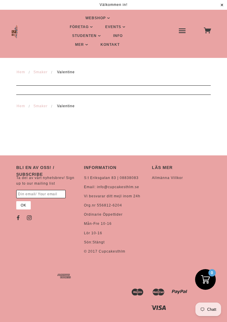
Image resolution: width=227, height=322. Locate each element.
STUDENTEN (85, 36)
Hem (21, 72)
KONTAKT (110, 45)
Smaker (40, 72)
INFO (118, 36)
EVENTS (113, 27)
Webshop (96, 18)
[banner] (15, 31)
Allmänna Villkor (167, 178)
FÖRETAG (80, 27)
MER (80, 45)
